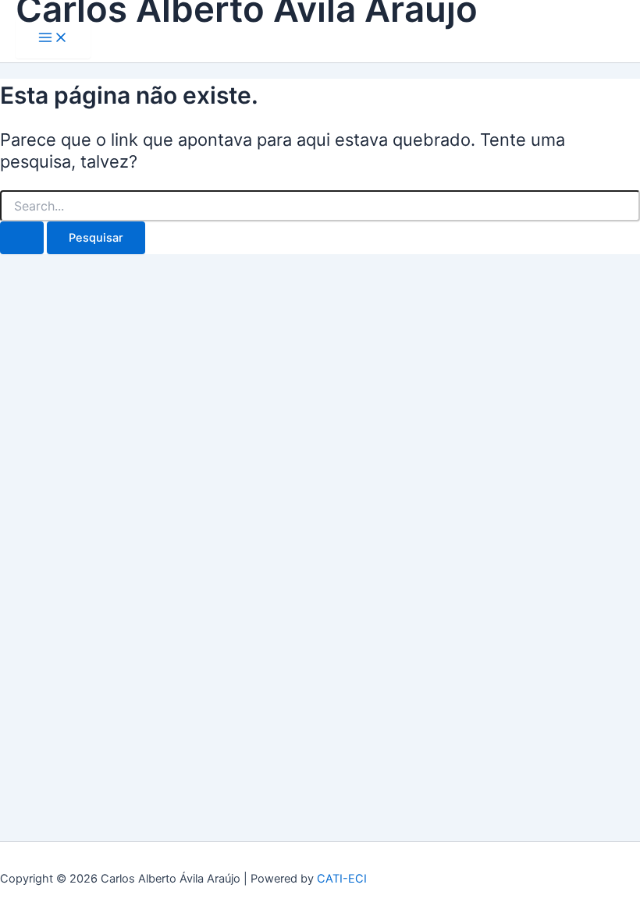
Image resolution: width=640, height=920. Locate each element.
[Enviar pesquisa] (22, 238)
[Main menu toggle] (53, 38)
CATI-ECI (342, 879)
